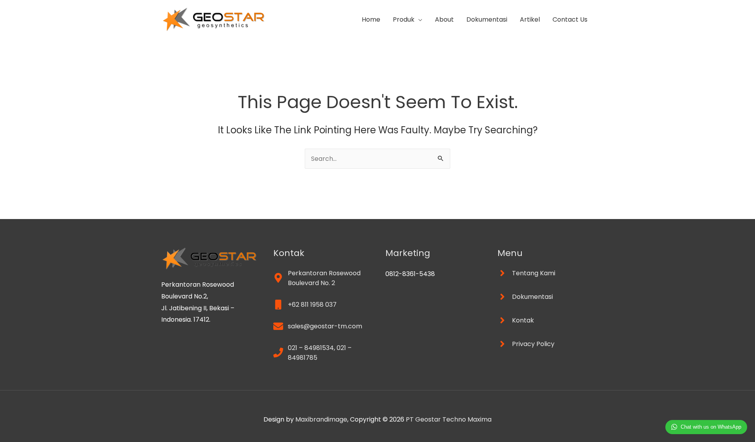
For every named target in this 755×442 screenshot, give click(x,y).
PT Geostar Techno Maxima (449, 419)
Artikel (530, 19)
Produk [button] (403, 19)
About (444, 19)
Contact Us (569, 19)
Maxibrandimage (321, 419)
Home (371, 19)
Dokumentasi (486, 19)
